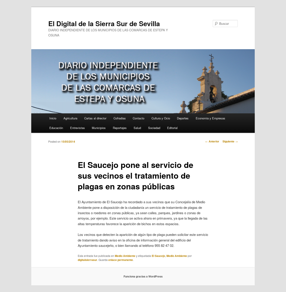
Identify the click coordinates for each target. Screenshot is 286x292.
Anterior (212, 141)
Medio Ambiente (125, 256)
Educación (56, 128)
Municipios (99, 128)
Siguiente (230, 141)
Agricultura (70, 118)
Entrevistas (77, 128)
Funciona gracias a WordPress (143, 276)
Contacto (138, 118)
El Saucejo (158, 256)
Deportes (183, 118)
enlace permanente (120, 260)
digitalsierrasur (87, 260)
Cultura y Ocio (160, 118)
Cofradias (120, 118)
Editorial (172, 128)
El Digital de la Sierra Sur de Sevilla (104, 23)
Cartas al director (95, 118)
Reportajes (120, 128)
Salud (137, 128)
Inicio (52, 118)
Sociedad (154, 128)
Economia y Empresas (210, 118)
